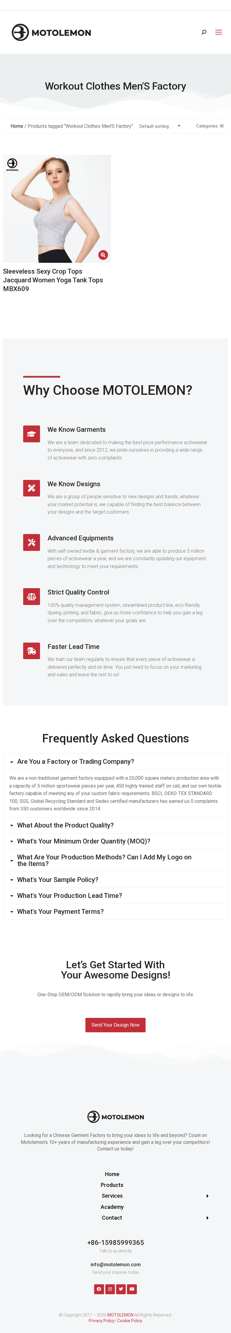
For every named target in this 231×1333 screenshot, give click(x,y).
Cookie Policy (129, 1320)
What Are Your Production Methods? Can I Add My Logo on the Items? (104, 860)
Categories (207, 126)
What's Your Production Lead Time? (69, 895)
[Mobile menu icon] (217, 32)
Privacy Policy (102, 1320)
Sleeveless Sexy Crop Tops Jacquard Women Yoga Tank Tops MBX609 (53, 280)
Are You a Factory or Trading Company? (75, 761)
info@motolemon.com (116, 1264)
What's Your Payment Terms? (60, 911)
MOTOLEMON (120, 1315)
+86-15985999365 (115, 1242)
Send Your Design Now (115, 1025)
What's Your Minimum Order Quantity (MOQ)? (83, 841)
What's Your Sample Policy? (57, 880)
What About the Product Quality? (65, 825)
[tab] (115, 761)
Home (17, 126)
